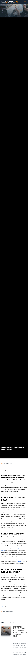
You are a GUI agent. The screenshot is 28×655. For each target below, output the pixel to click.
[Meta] (2, 471)
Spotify (19, 561)
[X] (5, 471)
